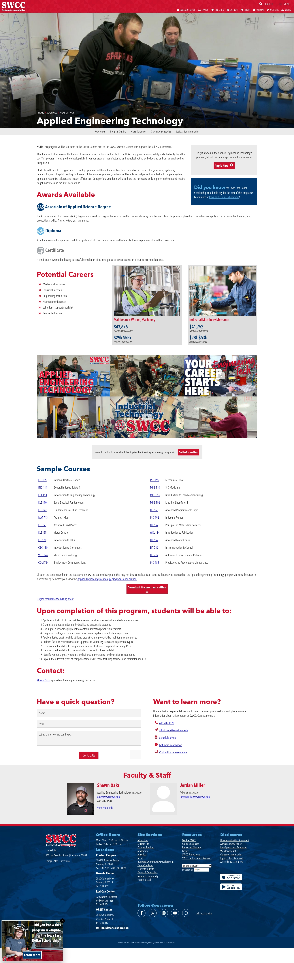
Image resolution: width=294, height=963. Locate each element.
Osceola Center (105, 873)
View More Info (105, 807)
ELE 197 (154, 540)
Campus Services (146, 847)
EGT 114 (42, 495)
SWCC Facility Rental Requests (196, 858)
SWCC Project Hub (191, 854)
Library (185, 851)
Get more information (170, 745)
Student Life (143, 843)
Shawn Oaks (43, 680)
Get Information (188, 452)
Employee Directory (191, 847)
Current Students (146, 868)
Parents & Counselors (148, 872)
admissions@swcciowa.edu (173, 730)
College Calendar (190, 843)
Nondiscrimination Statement (234, 840)
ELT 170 (42, 540)
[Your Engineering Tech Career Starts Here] (220, 375)
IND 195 (154, 480)
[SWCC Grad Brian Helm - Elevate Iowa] (147, 417)
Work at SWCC (189, 840)
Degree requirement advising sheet (55, 599)
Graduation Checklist (161, 131)
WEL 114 (154, 532)
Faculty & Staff (144, 879)
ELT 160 (154, 510)
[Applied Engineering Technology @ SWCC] (73, 375)
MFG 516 (155, 495)
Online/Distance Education (112, 928)
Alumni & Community (148, 876)
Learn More (32, 955)
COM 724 (43, 562)
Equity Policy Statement (231, 858)
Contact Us (51, 850)
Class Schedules (138, 131)
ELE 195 (42, 532)
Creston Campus (106, 855)
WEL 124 (43, 555)
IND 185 (154, 562)
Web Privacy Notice (229, 851)
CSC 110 (42, 547)
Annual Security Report (231, 843)
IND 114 (42, 487)
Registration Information (187, 131)
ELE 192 (154, 525)
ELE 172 (42, 510)
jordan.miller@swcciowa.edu (195, 797)
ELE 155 (42, 480)
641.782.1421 (166, 723)
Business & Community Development (155, 861)
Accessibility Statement (231, 861)
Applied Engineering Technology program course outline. (107, 579)
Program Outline (118, 131)
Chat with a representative (173, 752)
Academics (100, 131)
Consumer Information (231, 854)
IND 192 (154, 517)
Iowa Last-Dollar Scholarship (224, 197)
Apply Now (221, 165)
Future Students (145, 865)
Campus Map (52, 861)
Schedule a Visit (167, 737)
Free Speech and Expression (233, 847)
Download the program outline (147, 587)
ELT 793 (42, 525)
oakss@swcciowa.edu (108, 797)
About (140, 858)
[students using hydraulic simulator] (147, 375)
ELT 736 (154, 547)
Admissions (143, 840)
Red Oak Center (105, 891)
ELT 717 (154, 555)
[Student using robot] (73, 417)
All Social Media (204, 913)
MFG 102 (155, 502)
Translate (204, 869)
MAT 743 (43, 517)
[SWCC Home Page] (13, 6)
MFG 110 (155, 487)
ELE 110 (42, 502)
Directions (65, 861)
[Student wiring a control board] (220, 417)
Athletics (142, 854)
